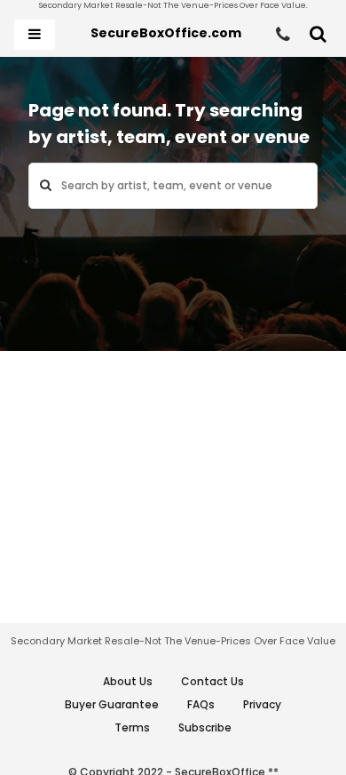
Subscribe (205, 727)
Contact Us (212, 681)
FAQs (201, 704)
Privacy (262, 704)
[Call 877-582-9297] (283, 34)
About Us (128, 681)
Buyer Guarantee (112, 704)
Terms (132, 727)
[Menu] (34, 35)
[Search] (318, 34)
